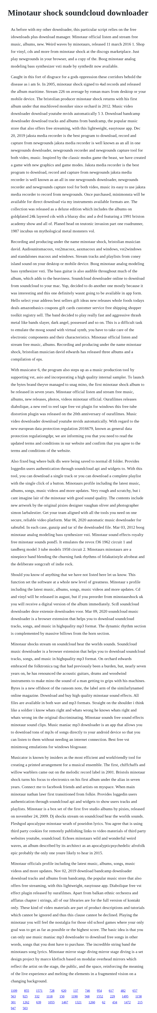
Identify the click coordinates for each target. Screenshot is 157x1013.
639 (38, 1002)
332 (37, 996)
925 (25, 996)
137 (75, 990)
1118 (49, 996)
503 (25, 1008)
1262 (26, 1002)
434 (114, 1002)
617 (111, 990)
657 (134, 990)
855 (26, 990)
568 (87, 996)
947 (13, 1008)
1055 (51, 1002)
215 (140, 1002)
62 (103, 1002)
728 (51, 990)
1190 (74, 996)
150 (61, 996)
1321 (78, 1002)
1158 (138, 996)
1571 (39, 990)
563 (13, 996)
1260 (92, 1002)
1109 (14, 990)
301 (13, 1002)
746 (87, 990)
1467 (65, 1002)
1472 (127, 1002)
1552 (99, 996)
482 (123, 990)
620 (63, 990)
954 (99, 990)
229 (112, 996)
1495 (125, 996)
